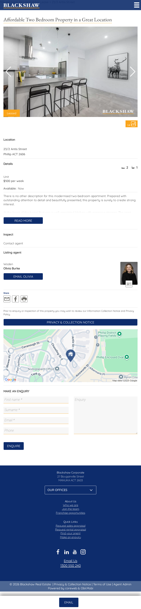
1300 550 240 (70, 565)
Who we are (70, 505)
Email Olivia (23, 277)
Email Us (70, 561)
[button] (132, 72)
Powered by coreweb (62, 588)
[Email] (6, 298)
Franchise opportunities (70, 513)
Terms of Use (102, 584)
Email (68, 602)
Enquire (13, 446)
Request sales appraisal (70, 525)
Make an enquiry (70, 537)
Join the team (70, 509)
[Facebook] (15, 298)
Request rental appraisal (70, 529)
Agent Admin (122, 584)
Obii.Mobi (87, 588)
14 (128, 124)
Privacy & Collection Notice (70, 322)
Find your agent (70, 533)
